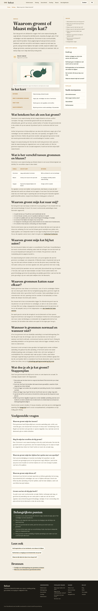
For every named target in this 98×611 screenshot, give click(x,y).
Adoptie (84, 594)
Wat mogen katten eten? (73, 98)
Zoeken (84, 2)
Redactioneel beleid (14, 606)
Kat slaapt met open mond (59, 595)
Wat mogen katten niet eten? (59, 588)
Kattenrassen (29, 2)
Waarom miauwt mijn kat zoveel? (75, 78)
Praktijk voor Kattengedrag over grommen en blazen (29, 567)
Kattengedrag (43, 590)
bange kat (23, 407)
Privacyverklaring (38, 606)
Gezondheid (44, 2)
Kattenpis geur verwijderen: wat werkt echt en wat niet (75, 63)
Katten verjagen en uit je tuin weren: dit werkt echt (74, 57)
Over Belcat (6, 606)
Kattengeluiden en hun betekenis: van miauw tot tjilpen (28, 548)
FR (92, 2)
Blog (83, 588)
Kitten (83, 590)
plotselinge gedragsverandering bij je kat (41, 361)
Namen (57, 2)
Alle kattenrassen (71, 94)
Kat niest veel (57, 598)
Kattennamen (69, 105)
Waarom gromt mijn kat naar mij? (75, 27)
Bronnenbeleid (22, 606)
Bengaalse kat (71, 594)
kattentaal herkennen (51, 234)
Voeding (51, 2)
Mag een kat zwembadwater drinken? (60, 592)
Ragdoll (70, 592)
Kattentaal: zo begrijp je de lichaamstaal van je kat (26, 552)
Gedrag (37, 2)
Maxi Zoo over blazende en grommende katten (27, 569)
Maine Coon (71, 588)
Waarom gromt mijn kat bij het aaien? (76, 29)
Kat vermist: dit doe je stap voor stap (75, 74)
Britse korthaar (71, 590)
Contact (32, 606)
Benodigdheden (65, 2)
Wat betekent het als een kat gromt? (75, 21)
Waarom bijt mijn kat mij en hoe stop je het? (24, 557)
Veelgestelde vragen (72, 41)
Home (8, 7)
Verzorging (84, 592)
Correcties (27, 606)
